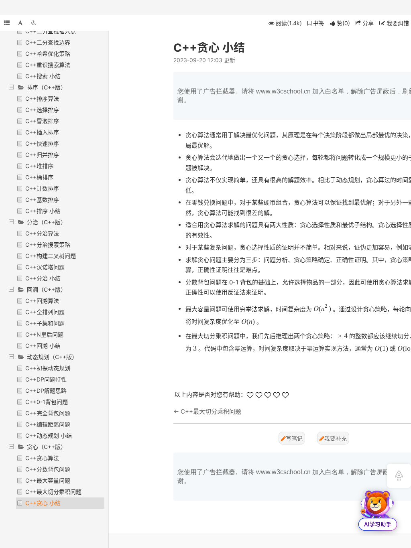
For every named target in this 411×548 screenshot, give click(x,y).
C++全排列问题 (45, 312)
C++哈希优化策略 (47, 53)
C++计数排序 (42, 188)
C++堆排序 (39, 165)
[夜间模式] (34, 23)
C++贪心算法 (42, 458)
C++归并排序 (42, 154)
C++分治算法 (42, 233)
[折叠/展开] (7, 23)
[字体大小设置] (20, 23)
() (343, 23)
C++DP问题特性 (46, 379)
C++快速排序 (42, 143)
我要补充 (335, 438)
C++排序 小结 (43, 210)
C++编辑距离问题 (47, 424)
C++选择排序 (42, 109)
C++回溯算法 (42, 300)
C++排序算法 (42, 98)
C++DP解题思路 (46, 390)
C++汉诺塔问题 (45, 267)
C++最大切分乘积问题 (53, 491)
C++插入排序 (42, 132)
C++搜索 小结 (43, 76)
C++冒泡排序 (42, 121)
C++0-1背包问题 (46, 401)
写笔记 (294, 438)
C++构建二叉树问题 (50, 255)
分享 (367, 23)
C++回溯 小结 (43, 345)
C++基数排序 (42, 199)
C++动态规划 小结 (48, 435)
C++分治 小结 (43, 278)
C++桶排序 (39, 177)
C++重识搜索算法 (47, 64)
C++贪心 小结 (43, 502)
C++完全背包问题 (47, 413)
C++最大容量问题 (47, 480)
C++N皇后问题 (44, 334)
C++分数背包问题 (47, 469)
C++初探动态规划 (47, 368)
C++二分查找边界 (47, 42)
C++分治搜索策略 (47, 244)
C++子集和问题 (45, 323)
